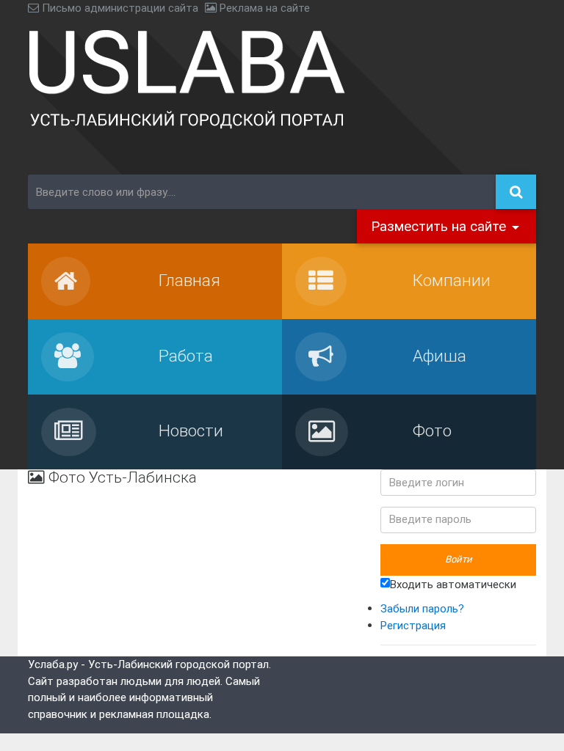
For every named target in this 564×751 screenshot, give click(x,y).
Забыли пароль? (422, 608)
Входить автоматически (453, 583)
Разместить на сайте (440, 226)
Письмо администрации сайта (118, 8)
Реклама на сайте (263, 8)
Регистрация (413, 625)
